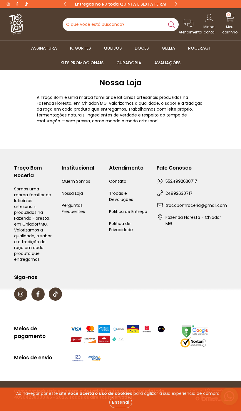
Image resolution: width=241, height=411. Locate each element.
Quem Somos (76, 181)
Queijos (113, 48)
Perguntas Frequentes (73, 208)
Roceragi (199, 48)
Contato (117, 181)
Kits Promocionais (82, 63)
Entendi (120, 402)
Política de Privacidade (121, 227)
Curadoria (128, 63)
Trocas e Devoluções (121, 196)
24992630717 (179, 193)
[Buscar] (171, 24)
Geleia (168, 48)
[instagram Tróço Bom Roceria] (8, 4)
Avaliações (167, 63)
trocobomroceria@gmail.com (196, 205)
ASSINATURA (44, 48)
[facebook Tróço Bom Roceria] (17, 4)
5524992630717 (181, 181)
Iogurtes (80, 48)
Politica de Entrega (128, 211)
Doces (142, 48)
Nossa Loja (72, 193)
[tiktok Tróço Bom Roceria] (26, 4)
